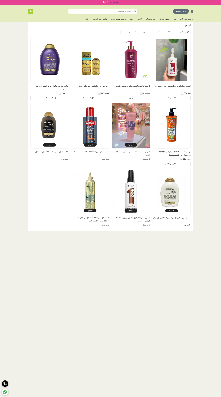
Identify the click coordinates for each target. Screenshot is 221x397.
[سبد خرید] (192, 11)
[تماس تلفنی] (5, 383)
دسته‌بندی (146, 32)
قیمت (159, 32)
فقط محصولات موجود (129, 32)
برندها (170, 32)
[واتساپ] (5, 392)
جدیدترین (182, 32)
